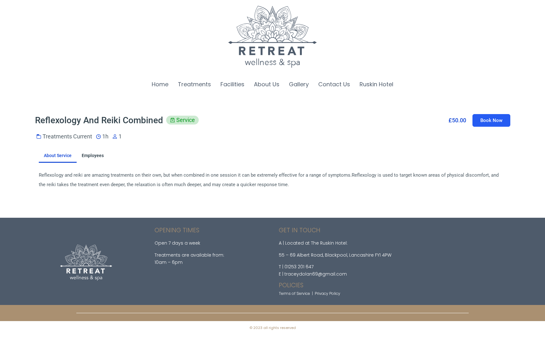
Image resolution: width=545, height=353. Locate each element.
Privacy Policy (327, 293)
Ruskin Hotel (376, 84)
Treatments (194, 84)
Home (160, 84)
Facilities (232, 84)
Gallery (299, 84)
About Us (266, 84)
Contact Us (334, 84)
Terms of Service (294, 293)
